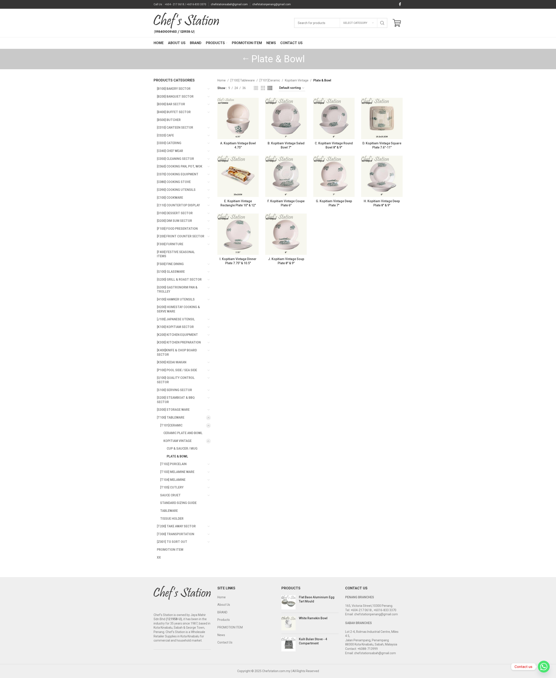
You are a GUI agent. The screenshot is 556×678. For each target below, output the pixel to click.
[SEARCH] (382, 23)
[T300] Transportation (175, 534)
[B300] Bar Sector (171, 104)
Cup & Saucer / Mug (182, 448)
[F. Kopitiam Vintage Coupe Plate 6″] (286, 176)
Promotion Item (170, 549)
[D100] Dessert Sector (175, 213)
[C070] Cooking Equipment (177, 174)
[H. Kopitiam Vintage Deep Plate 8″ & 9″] (381, 176)
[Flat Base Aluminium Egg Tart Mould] (288, 602)
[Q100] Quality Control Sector (176, 380)
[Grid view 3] (263, 88)
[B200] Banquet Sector (175, 96)
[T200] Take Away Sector (176, 526)
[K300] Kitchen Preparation (179, 342)
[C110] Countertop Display (178, 205)
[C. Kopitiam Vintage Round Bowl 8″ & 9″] (334, 118)
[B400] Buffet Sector (174, 112)
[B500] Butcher (169, 120)
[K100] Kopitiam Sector (175, 327)
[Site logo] (186, 22)
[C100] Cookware (170, 197)
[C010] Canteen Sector (175, 127)
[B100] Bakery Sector (174, 88)
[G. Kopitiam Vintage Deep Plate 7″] (334, 176)
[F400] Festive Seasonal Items (176, 254)
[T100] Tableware (170, 417)
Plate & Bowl (177, 456)
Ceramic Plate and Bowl (183, 433)
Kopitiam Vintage (177, 441)
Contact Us (224, 642)
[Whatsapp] (544, 667)
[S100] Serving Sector (174, 390)
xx (159, 557)
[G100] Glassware (171, 271)
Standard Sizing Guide (178, 503)
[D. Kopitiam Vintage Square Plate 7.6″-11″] (381, 118)
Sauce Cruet (170, 495)
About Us (223, 604)
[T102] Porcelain (173, 464)
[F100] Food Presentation (177, 228)
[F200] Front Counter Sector (180, 236)
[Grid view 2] (256, 88)
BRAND (222, 612)
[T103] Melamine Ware (177, 472)
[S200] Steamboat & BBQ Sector (176, 400)
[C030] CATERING (169, 143)
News (221, 635)
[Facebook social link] (400, 4)
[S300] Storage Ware (173, 409)
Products (223, 619)
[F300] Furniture (170, 244)
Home (221, 80)
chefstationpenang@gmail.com (271, 4)
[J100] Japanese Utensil (176, 319)
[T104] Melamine (172, 479)
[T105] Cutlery (172, 487)
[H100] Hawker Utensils (176, 299)
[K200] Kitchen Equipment (177, 334)
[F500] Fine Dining (170, 264)
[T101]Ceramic (171, 425)
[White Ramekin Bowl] (288, 623)
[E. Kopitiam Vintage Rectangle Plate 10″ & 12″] (238, 176)
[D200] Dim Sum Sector (174, 221)
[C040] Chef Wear (170, 151)
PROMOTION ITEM (230, 627)
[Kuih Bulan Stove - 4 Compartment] (288, 644)
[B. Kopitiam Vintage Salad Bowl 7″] (286, 118)
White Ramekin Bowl (313, 618)
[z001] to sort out (172, 541)
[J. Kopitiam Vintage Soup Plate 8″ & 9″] (286, 234)
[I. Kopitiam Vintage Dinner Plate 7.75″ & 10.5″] (238, 234)
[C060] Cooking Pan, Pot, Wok (179, 166)
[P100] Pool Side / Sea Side (177, 370)
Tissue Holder (172, 518)
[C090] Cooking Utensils (176, 189)
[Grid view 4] (270, 88)
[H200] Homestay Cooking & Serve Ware (178, 309)
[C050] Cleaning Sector (175, 158)
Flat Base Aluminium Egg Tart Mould (316, 599)
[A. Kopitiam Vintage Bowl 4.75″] (238, 118)
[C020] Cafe (165, 135)
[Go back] (245, 59)
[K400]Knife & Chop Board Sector (177, 352)
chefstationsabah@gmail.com (229, 4)
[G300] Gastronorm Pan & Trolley (177, 289)
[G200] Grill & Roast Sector (179, 279)
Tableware (169, 510)
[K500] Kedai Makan (171, 362)
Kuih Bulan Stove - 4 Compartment (313, 641)
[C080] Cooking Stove (174, 182)
